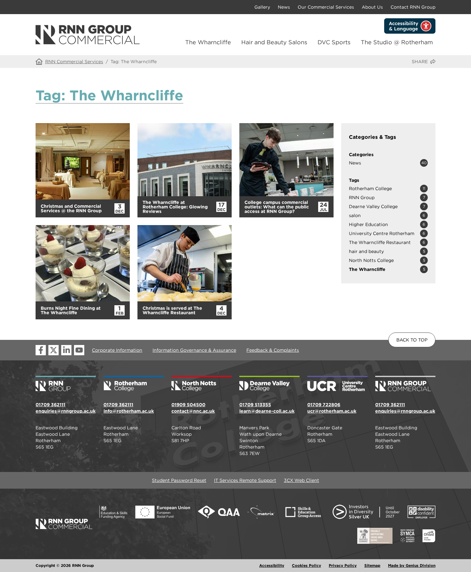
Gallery (262, 7)
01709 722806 (323, 404)
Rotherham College (370, 188)
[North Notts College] (201, 384)
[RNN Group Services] (405, 384)
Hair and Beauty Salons (274, 42)
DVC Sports (334, 42)
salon (355, 215)
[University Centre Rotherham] (337, 384)
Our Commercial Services (326, 7)
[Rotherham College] (133, 384)
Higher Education (368, 224)
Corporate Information (117, 350)
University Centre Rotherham (381, 233)
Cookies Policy (306, 565)
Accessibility (271, 565)
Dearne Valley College (373, 206)
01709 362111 (50, 404)
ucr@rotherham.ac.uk (331, 411)
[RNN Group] (66, 384)
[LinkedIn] (66, 350)
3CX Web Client (301, 480)
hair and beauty (366, 251)
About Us (372, 7)
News (284, 7)
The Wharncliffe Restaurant (380, 242)
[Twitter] (53, 350)
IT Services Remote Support (245, 480)
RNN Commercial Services (74, 61)
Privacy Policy (343, 565)
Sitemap (372, 565)
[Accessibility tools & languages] (409, 26)
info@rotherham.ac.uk (128, 411)
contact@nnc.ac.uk (193, 411)
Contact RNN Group (413, 7)
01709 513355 (255, 404)
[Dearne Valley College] (269, 384)
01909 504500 (188, 404)
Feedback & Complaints (272, 350)
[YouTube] (79, 350)
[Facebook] (41, 350)
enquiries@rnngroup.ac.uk (65, 411)
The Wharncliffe (208, 42)
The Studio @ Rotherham (397, 42)
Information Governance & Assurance (194, 350)
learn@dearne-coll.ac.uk (266, 411)
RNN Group (362, 197)
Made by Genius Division (411, 565)
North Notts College (371, 260)
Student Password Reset (179, 480)
